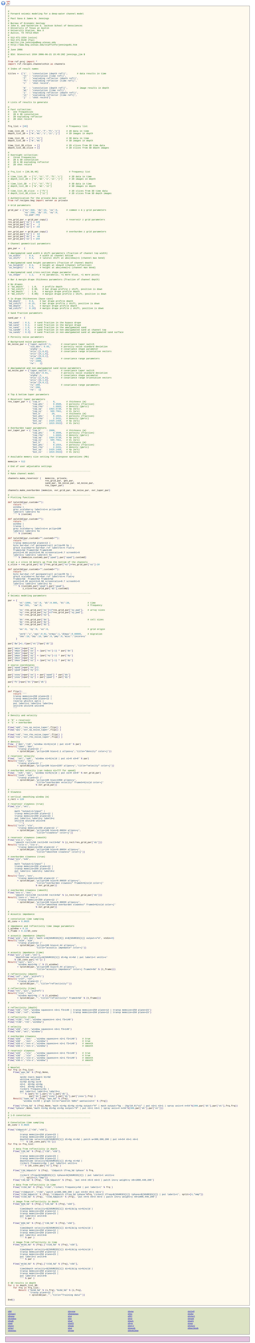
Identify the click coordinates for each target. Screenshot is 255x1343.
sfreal (130, 1318)
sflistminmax (73, 1314)
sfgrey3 (131, 1326)
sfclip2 (11, 1328)
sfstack (130, 1321)
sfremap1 (12, 1314)
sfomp (190, 1323)
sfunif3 (71, 1323)
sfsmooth (131, 1328)
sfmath (11, 1321)
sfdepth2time (133, 1330)
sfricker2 (191, 1326)
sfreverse (71, 1311)
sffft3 (130, 1316)
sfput (70, 1328)
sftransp (11, 1316)
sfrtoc (130, 1314)
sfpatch (191, 1321)
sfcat (70, 1316)
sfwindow (12, 1318)
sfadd (10, 1323)
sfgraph (191, 1318)
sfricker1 (191, 1316)
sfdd (10, 1311)
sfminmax (12, 1330)
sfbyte (130, 1323)
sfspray (11, 1326)
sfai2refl (191, 1311)
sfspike (191, 1314)
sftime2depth (193, 1328)
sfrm (70, 1318)
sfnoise (131, 1311)
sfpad (70, 1321)
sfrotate (71, 1330)
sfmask (71, 1326)
